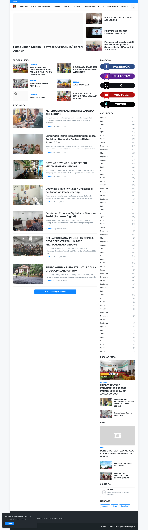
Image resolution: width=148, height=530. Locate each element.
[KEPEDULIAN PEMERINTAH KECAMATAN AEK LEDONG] (28, 118)
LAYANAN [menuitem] (76, 7)
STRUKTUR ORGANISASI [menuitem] (40, 7)
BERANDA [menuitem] (24, 7)
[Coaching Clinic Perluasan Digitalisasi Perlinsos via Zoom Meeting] (28, 195)
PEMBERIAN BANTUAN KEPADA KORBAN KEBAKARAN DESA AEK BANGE (117, 453)
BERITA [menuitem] (66, 7)
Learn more (21, 519)
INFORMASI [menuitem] (89, 7)
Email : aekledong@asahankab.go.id (122, 527)
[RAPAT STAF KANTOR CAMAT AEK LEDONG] (94, 18)
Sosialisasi (124, 506)
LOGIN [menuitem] (123, 7)
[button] (128, 7)
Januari (117, 142)
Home (15, 1)
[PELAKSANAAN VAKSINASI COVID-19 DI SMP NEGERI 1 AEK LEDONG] (106, 402)
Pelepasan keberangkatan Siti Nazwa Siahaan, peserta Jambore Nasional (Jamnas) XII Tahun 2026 (119, 46)
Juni (117, 125)
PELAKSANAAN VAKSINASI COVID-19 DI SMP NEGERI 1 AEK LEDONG (85, 69)
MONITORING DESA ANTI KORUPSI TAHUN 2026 (115, 32)
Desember (117, 146)
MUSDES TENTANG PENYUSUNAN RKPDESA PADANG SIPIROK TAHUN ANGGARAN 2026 (41, 71)
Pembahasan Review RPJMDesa (39, 84)
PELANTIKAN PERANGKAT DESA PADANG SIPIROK (122, 475)
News (115, 506)
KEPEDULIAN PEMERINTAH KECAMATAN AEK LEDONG (70, 112)
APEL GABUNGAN (81, 85)
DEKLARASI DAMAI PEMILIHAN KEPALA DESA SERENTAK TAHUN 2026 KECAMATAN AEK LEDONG (69, 241)
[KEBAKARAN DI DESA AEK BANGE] (106, 465)
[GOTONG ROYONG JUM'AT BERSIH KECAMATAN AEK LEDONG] (28, 169)
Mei (117, 128)
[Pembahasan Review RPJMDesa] (106, 414)
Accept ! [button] (9, 524)
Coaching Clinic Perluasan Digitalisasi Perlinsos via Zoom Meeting (69, 190)
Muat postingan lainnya (56, 292)
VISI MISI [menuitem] (57, 7)
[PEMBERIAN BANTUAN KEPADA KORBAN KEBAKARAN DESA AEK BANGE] (117, 435)
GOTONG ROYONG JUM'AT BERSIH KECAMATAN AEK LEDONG (66, 165)
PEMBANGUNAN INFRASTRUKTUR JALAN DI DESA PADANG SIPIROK (71, 269)
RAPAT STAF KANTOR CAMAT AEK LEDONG (118, 18)
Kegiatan (105, 506)
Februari (117, 139)
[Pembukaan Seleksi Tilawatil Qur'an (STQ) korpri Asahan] (48, 28)
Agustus (117, 118)
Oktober (117, 153)
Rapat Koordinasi (37, 97)
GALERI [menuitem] (101, 7)
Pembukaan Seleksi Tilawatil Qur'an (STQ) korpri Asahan (48, 49)
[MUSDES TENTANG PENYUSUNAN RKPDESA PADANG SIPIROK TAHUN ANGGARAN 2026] (117, 370)
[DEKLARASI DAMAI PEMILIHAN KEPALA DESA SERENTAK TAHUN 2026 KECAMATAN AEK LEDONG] (28, 246)
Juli (117, 121)
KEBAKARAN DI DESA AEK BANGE (123, 465)
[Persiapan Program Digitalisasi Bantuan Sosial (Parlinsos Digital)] (28, 221)
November (117, 149)
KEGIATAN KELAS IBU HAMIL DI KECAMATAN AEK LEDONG (85, 95)
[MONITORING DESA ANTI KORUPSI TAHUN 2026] (94, 32)
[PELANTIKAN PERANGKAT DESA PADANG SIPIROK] (106, 476)
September (117, 157)
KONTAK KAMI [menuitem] (112, 7)
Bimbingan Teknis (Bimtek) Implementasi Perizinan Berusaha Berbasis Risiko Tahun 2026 (71, 139)
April (117, 132)
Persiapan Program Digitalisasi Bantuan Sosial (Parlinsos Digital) (71, 215)
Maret (117, 135)
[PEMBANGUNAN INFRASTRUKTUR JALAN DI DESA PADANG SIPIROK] (28, 274)
